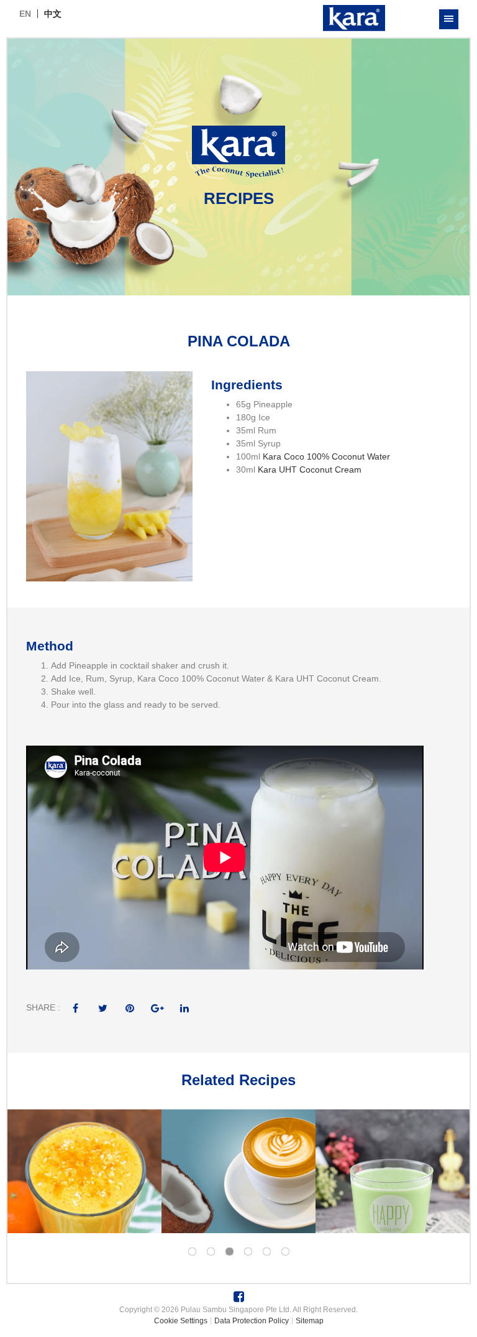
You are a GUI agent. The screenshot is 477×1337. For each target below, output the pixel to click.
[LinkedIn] (184, 1007)
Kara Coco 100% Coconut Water (326, 456)
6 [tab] (285, 1252)
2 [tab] (210, 1252)
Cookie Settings (180, 1320)
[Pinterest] (130, 1007)
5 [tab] (266, 1252)
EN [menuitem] (25, 14)
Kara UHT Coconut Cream (309, 469)
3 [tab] (229, 1252)
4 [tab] (248, 1252)
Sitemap (310, 1320)
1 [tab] (192, 1252)
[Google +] (157, 1007)
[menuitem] (25, 13)
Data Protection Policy (251, 1320)
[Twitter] (102, 1007)
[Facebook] (75, 1007)
